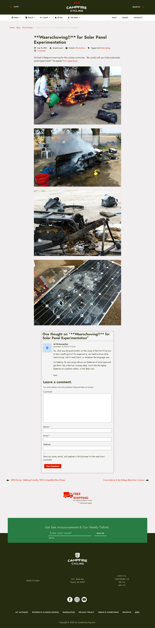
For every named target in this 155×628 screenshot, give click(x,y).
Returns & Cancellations (45, 612)
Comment (47, 391)
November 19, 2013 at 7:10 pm (64, 346)
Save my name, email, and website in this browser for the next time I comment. (74, 458)
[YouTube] (84, 599)
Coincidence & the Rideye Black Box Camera (123, 480)
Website (47, 444)
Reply (55, 375)
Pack (30, 17)
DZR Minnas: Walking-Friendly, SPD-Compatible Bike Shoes (38, 480)
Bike (16, 17)
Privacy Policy (86, 612)
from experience (70, 60)
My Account (22, 612)
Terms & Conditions (108, 612)
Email (46, 435)
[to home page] (76, 7)
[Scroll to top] (4, 616)
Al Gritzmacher (60, 344)
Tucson (74, 17)
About (125, 17)
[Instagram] (77, 599)
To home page (77, 558)
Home (12, 27)
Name (47, 426)
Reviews (127, 612)
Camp (45, 17)
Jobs (137, 612)
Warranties (69, 612)
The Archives (27, 27)
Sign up (100, 533)
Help (114, 17)
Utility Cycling (105, 48)
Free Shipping (80, 495)
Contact (138, 17)
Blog (60, 17)
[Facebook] (70, 599)
